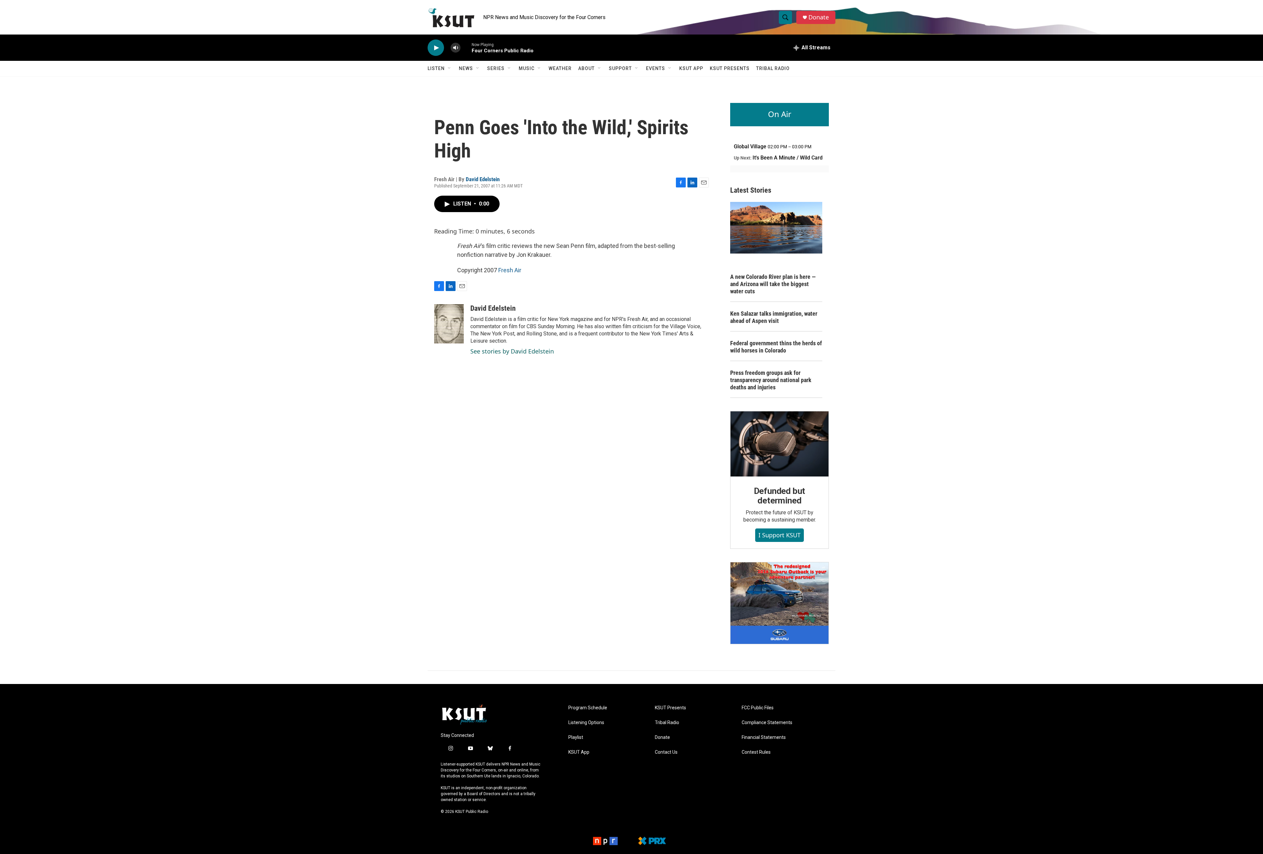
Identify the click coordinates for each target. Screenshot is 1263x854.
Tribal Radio (773, 68)
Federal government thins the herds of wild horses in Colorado (776, 347)
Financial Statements (764, 737)
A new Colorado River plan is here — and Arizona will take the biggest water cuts (773, 284)
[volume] (455, 47)
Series (496, 68)
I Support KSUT (779, 535)
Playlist (575, 737)
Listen (436, 68)
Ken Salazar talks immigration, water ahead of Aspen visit (773, 317)
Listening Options (586, 722)
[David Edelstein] (449, 324)
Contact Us (666, 752)
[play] (436, 48)
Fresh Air (509, 270)
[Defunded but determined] (780, 443)
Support (620, 68)
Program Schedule (587, 707)
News (466, 68)
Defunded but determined (779, 496)
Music (526, 68)
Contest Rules (756, 752)
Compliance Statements (767, 722)
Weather (560, 68)
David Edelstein (483, 179)
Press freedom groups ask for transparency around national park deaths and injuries (770, 380)
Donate (818, 17)
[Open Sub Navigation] (449, 68)
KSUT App (691, 68)
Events (655, 68)
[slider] (466, 47)
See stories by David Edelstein (512, 351)
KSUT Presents (730, 68)
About (586, 68)
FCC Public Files (758, 707)
